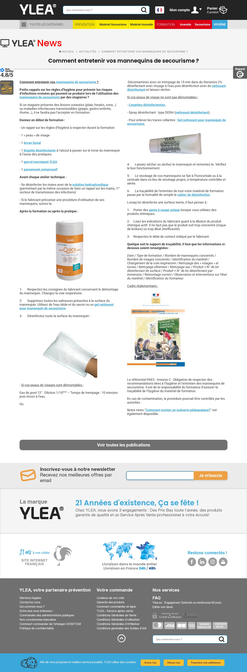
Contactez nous (30, 602)
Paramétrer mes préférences (206, 662)
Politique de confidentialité (37, 628)
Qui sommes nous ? (32, 607)
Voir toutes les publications (123, 445)
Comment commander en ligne (116, 607)
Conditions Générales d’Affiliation (118, 624)
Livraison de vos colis (110, 598)
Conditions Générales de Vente (116, 615)
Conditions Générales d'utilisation (118, 620)
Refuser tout (173, 662)
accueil (68, 51)
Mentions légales (30, 598)
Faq (156, 598)
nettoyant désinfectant (192, 112)
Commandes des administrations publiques (47, 615)
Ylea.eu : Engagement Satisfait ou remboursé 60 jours (187, 603)
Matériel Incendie (141, 24)
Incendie (185, 24)
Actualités (88, 51)
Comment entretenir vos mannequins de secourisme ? (145, 51)
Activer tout (150, 662)
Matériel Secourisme (113, 24)
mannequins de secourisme (76, 82)
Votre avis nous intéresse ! (36, 611)
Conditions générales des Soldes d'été (121, 628)
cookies (130, 662)
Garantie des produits (110, 602)
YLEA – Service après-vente (115, 611)
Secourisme (202, 24)
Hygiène (220, 24)
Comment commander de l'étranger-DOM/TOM (50, 624)
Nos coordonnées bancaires (38, 620)
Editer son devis (162, 607)
